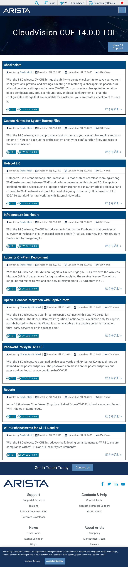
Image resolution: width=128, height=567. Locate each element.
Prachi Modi (26, 72)
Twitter (109, 484)
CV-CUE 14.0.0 (29, 109)
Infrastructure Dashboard (21, 214)
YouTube (123, 484)
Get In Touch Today (52, 468)
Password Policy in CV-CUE (23, 347)
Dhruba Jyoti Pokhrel (30, 307)
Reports (9, 389)
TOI (12, 109)
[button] (37, 3)
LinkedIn (116, 484)
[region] (64, 557)
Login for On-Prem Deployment (26, 257)
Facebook (102, 484)
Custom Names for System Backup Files (32, 120)
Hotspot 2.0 (12, 163)
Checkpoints (12, 65)
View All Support (118, 47)
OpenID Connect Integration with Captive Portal (37, 300)
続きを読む (112, 109)
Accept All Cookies (54, 561)
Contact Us (83, 467)
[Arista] (16, 10)
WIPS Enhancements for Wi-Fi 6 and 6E (31, 428)
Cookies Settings (32, 561)
